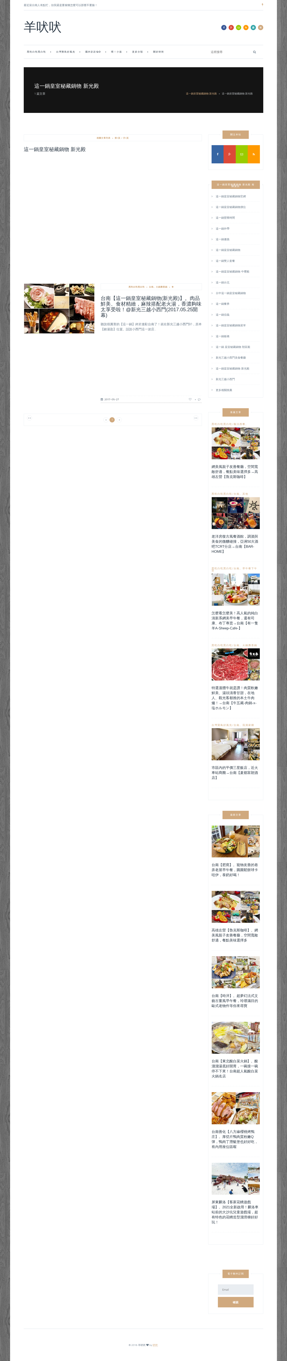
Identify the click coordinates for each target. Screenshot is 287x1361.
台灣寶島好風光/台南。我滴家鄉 (233, 725)
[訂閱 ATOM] (253, 27)
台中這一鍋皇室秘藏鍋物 (231, 293)
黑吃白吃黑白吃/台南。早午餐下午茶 (234, 569)
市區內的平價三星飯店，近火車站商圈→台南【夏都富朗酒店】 (235, 773)
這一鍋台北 (222, 282)
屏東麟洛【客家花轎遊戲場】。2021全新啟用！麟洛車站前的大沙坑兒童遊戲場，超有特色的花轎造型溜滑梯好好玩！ (235, 1212)
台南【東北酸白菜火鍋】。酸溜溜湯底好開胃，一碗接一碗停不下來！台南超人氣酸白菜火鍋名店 (235, 1068)
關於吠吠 (158, 52)
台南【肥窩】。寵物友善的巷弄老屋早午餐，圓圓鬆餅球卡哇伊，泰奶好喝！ (235, 870)
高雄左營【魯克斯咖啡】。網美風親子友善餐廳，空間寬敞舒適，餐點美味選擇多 (235, 935)
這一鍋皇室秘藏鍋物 (228, 250)
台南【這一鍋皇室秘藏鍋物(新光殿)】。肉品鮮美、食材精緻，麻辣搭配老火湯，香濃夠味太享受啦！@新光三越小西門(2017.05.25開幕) (151, 306)
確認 (236, 1302)
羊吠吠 (43, 28)
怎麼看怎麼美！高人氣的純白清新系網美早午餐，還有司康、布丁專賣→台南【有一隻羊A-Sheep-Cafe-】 (235, 620)
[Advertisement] (113, 187)
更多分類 (137, 52)
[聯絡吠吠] (238, 27)
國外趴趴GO (93, 52)
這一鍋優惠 (222, 239)
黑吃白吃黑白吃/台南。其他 (230, 494)
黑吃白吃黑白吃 (36, 52)
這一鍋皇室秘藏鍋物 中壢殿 (232, 271)
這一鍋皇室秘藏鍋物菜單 (231, 325)
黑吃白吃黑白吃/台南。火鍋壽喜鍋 (234, 645)
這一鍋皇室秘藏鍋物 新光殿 (201, 93)
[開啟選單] (260, 27)
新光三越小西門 (225, 379)
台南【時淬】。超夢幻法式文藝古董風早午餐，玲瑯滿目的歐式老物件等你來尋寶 (235, 1001)
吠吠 (155, 1345)
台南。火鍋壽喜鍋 (158, 287)
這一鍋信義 (222, 314)
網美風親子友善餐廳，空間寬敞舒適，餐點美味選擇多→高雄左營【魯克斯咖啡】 (235, 472)
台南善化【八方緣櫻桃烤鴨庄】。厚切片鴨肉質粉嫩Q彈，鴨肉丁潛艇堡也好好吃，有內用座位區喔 (235, 1139)
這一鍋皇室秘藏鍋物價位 (231, 207)
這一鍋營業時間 (225, 217)
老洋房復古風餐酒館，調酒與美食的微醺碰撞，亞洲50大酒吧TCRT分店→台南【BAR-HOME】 (235, 544)
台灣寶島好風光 (65, 52)
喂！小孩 (116, 52)
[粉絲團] (223, 27)
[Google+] (231, 27)
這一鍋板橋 (222, 336)
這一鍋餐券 (222, 303)
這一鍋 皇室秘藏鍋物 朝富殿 (233, 347)
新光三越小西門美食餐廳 (231, 357)
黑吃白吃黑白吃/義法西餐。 (230, 424)
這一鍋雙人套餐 (225, 260)
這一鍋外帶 (222, 228)
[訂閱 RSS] (246, 27)
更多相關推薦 (224, 389)
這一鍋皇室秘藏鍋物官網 (231, 196)
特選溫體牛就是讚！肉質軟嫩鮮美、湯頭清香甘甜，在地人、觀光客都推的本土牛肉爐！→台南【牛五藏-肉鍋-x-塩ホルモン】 (235, 698)
